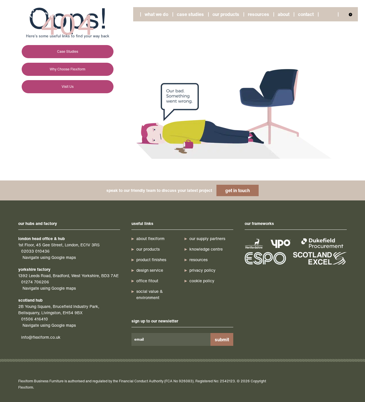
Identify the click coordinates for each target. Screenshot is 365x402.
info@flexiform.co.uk (40, 337)
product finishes (151, 260)
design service (149, 270)
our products (148, 249)
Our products (225, 14)
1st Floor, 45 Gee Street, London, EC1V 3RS (59, 245)
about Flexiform (150, 238)
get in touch (237, 190)
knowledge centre (206, 249)
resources (198, 260)
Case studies (190, 14)
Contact (306, 14)
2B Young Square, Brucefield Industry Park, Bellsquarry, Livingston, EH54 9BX (58, 309)
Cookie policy (201, 281)
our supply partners (207, 238)
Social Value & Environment (149, 294)
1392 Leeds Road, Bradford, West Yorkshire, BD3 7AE (68, 276)
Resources (258, 14)
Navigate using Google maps (49, 257)
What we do (156, 14)
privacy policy (202, 270)
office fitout (147, 281)
